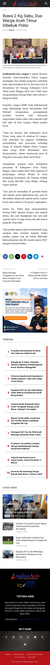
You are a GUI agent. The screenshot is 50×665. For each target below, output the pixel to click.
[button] (4, 3)
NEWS (5, 10)
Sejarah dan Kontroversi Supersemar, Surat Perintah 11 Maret (26, 460)
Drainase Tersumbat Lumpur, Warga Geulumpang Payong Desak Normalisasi (25, 446)
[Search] (46, 3)
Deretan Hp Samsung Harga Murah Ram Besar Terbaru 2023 (26, 472)
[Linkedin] (30, 256)
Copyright (31, 657)
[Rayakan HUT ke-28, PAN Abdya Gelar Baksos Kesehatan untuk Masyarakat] (8, 554)
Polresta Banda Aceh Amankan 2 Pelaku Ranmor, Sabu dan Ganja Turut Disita (27, 378)
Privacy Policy (20, 657)
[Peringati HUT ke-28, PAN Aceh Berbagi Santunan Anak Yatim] (25, 506)
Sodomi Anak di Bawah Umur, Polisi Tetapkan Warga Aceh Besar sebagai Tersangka (25, 406)
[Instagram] (13, 637)
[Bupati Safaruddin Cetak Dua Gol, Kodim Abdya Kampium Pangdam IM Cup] (8, 540)
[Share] (28, 637)
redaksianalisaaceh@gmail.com (31, 619)
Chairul (11, 30)
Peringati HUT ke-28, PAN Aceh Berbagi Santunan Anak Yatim (26, 433)
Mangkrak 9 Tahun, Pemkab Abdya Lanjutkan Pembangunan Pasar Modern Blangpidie (26, 365)
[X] (17, 256)
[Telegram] (36, 256)
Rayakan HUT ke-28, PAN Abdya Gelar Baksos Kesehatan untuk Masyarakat (26, 393)
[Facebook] (5, 256)
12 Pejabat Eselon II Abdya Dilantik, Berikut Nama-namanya (37, 276)
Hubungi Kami (18, 654)
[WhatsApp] (11, 256)
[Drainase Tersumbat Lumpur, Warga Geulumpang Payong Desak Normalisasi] (8, 526)
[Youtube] (25, 644)
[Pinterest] (23, 256)
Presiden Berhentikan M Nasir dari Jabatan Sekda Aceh (26, 352)
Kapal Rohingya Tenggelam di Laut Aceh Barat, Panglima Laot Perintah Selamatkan (13, 277)
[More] (42, 256)
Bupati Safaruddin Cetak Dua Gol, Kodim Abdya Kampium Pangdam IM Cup (25, 420)
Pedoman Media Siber (34, 654)
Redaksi (14, 516)
